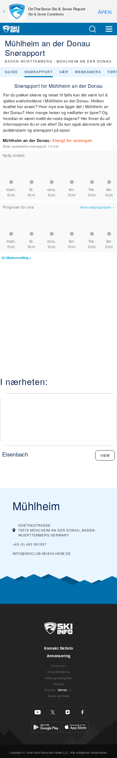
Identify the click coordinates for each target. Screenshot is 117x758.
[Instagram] (67, 712)
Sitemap (58, 684)
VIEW (105, 455)
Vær (64, 71)
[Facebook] (82, 712)
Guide (11, 71)
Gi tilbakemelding (15, 257)
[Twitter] (53, 712)
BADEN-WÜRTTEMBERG (29, 61)
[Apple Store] (75, 726)
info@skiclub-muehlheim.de (42, 553)
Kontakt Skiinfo (58, 648)
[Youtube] (38, 712)
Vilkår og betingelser (58, 678)
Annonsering (58, 655)
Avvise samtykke (59, 696)
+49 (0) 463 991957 (30, 544)
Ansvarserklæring (58, 672)
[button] (92, 29)
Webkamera (88, 71)
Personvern (58, 666)
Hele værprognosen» (97, 207)
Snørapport (38, 71)
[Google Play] (46, 726)
